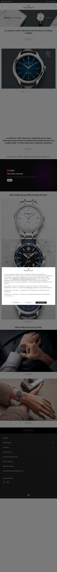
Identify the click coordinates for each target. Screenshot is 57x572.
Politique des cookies (31, 287)
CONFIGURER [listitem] (28, 302)
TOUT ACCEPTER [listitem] (41, 302)
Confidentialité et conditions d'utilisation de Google (23, 278)
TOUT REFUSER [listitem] (16, 302)
